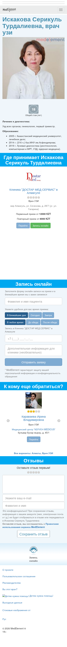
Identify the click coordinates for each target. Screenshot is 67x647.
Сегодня (35, 315)
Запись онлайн (40, 225)
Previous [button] (8, 420)
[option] (34, 421)
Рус (4, 619)
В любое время (15, 322)
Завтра (48, 315)
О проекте (7, 569)
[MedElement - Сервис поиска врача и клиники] (9, 10)
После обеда (50, 322)
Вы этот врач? (9, 589)
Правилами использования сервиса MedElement (30, 525)
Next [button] (58, 420)
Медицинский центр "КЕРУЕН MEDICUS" (33, 429)
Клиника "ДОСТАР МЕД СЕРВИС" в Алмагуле (33, 191)
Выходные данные (12, 602)
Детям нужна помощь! (41, 595)
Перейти (23, 225)
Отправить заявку (33, 362)
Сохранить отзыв (33, 533)
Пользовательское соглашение (18, 576)
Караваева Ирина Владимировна (34, 418)
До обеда (33, 322)
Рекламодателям (11, 582)
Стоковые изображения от (16, 610)
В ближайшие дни (16, 315)
